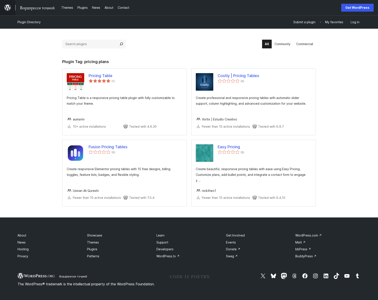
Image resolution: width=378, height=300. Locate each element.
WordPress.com (308, 235)
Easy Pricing (229, 147)
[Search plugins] (121, 44)
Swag (232, 256)
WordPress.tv (168, 256)
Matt (300, 242)
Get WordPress (357, 7)
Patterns (93, 256)
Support (162, 242)
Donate (233, 249)
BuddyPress (306, 256)
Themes (93, 242)
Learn (160, 235)
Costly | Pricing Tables (238, 75)
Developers (164, 249)
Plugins (92, 249)
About (22, 235)
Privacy (23, 256)
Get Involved (235, 235)
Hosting (23, 249)
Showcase (94, 235)
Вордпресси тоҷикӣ (73, 276)
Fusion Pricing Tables (108, 147)
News (22, 242)
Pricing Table (100, 75)
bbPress (303, 249)
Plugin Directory (29, 22)
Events (231, 242)
